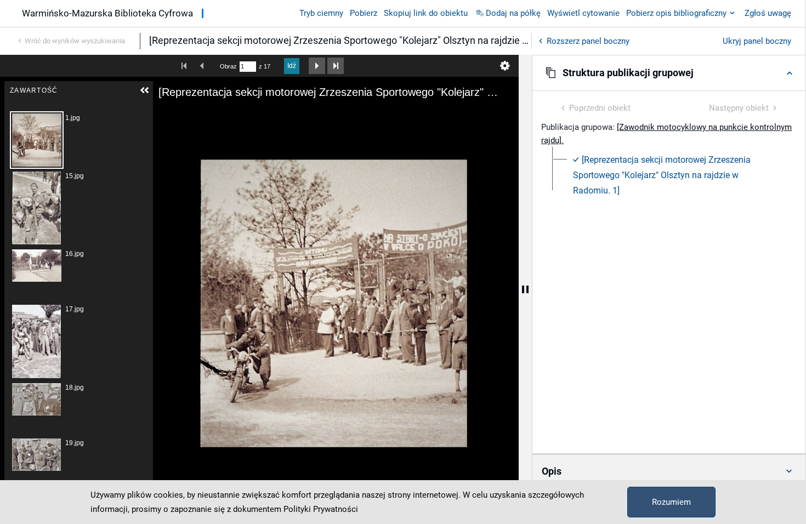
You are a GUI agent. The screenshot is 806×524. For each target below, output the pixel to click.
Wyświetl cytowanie (583, 13)
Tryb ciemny (321, 13)
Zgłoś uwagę (768, 13)
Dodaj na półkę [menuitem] (513, 13)
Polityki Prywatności (320, 509)
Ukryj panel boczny (757, 41)
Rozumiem (671, 502)
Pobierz (363, 13)
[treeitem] (669, 175)
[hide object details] (525, 289)
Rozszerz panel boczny (588, 41)
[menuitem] (675, 175)
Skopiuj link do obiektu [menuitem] (426, 13)
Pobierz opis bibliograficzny (676, 13)
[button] (668, 72)
